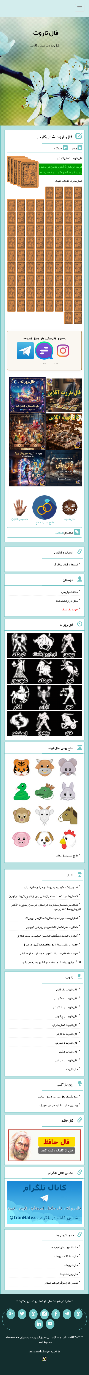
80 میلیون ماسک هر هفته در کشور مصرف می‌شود (51, 962)
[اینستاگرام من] (44, 1314)
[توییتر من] (22, 1314)
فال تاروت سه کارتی (66, 998)
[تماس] (33, 1314)
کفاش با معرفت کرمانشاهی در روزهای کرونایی (52, 927)
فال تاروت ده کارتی (67, 1043)
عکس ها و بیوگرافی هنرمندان (61, 1282)
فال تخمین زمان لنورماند (64, 1247)
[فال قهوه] (64, 433)
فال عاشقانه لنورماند (66, 1256)
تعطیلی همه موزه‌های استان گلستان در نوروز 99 (51, 918)
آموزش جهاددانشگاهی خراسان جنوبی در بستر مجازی (47, 935)
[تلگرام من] (67, 1314)
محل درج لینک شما (67, 600)
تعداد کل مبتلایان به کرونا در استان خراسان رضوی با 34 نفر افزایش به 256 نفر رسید (46, 907)
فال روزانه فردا (69, 1274)
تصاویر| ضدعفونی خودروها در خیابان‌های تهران (51, 887)
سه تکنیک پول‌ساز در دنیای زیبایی (58, 1096)
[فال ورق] (27, 469)
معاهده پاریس (69, 592)
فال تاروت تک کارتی (66, 989)
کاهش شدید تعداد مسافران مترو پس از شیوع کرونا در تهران (43, 896)
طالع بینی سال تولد (67, 855)
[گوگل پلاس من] (10, 1314)
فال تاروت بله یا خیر (66, 1060)
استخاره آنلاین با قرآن (65, 564)
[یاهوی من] (78, 1314)
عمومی (59, 532)
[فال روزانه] (27, 396)
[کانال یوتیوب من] (50, 1324)
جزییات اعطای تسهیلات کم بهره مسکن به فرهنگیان (49, 953)
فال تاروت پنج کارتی (66, 1016)
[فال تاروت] (64, 396)
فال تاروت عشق (68, 1051)
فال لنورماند (71, 1265)
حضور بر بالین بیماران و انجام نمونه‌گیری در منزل (50, 944)
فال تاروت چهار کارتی (65, 1007)
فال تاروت (45, 32)
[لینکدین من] (39, 1324)
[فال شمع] (27, 433)
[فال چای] (64, 469)
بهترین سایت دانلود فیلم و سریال (59, 1105)
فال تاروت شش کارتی (54, 136)
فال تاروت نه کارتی (67, 1034)
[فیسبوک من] (55, 1314)
